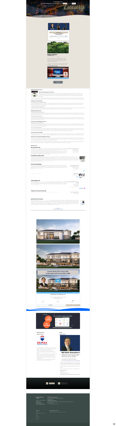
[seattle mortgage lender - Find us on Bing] (83, 188)
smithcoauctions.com (75, 152)
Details (73, 305)
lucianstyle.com (76, 194)
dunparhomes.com (75, 175)
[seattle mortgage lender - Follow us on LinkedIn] (81, 188)
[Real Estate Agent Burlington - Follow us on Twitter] (84, 170)
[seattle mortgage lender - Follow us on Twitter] (80, 188)
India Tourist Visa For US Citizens (37, 199)
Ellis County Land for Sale (35, 147)
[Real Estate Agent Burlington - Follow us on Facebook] (83, 170)
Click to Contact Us (58, 32)
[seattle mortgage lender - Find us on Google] (82, 188)
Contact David (58, 82)
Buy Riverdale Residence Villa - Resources (36, 89)
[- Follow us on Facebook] (77, 176)
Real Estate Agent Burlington (36, 164)
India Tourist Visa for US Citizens (44, 200)
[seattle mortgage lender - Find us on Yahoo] (84, 188)
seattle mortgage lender (35, 184)
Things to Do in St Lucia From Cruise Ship (38, 190)
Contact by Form (52, 383)
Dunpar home (33, 173)
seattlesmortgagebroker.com (74, 186)
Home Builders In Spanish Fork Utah (37, 155)
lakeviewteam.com (76, 169)
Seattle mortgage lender (42, 181)
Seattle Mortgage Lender (35, 180)
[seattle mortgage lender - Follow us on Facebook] (79, 188)
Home (39, 10)
